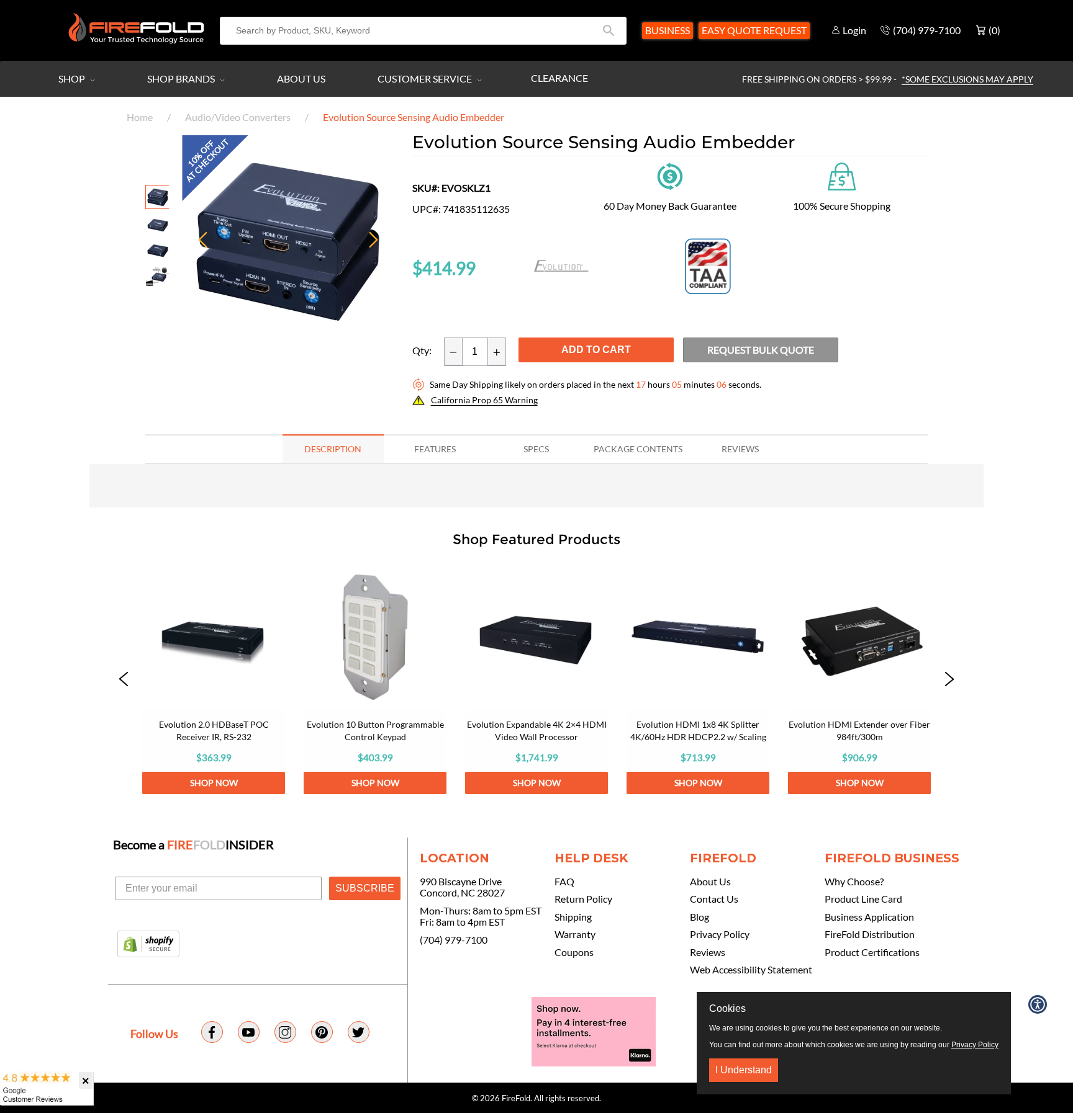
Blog (699, 917)
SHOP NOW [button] (214, 782)
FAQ (564, 881)
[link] (213, 680)
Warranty (575, 934)
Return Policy (583, 899)
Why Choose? (854, 881)
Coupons (574, 952)
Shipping (573, 917)
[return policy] (670, 175)
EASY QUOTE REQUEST (754, 30)
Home (140, 117)
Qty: (422, 350)
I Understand (743, 1070)
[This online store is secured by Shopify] (148, 945)
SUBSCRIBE (364, 888)
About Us (301, 78)
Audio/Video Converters (238, 117)
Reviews (707, 952)
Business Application (869, 917)
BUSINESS (667, 30)
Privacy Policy (719, 934)
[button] (123, 680)
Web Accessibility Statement (751, 969)
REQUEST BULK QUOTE (760, 349)
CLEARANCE (559, 78)
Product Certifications (872, 952)
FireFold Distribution (870, 934)
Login (854, 30)
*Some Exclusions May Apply (967, 79)
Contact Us (714, 899)
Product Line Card (863, 899)
